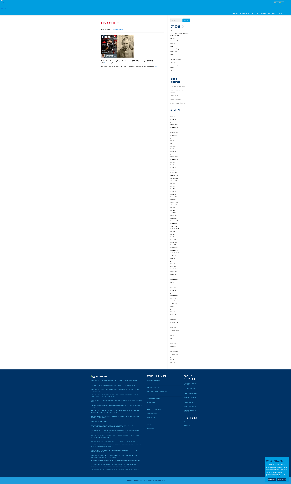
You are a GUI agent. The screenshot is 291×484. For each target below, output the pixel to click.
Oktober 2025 (173, 130)
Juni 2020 (172, 261)
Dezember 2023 (174, 175)
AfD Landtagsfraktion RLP (154, 384)
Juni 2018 (172, 309)
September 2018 (174, 301)
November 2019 (174, 279)
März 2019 (173, 287)
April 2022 (173, 213)
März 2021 (173, 239)
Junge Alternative (152, 402)
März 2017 (173, 343)
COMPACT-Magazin (152, 413)
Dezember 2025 (174, 124)
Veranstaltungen (174, 65)
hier (105, 63)
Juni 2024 (172, 162)
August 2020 (173, 255)
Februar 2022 (173, 215)
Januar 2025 (173, 154)
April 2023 (173, 191)
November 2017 (174, 325)
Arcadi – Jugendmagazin (154, 409)
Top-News (173, 62)
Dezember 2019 (174, 277)
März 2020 (173, 269)
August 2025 (173, 135)
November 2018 (174, 295)
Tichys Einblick (151, 421)
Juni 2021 (172, 234)
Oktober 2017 (173, 327)
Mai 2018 (172, 311)
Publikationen (116, 74)
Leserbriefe (173, 43)
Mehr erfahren (279, 475)
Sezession (149, 424)
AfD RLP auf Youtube (190, 406)
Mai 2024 (172, 164)
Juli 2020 (172, 258)
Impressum (187, 425)
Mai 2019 (172, 282)
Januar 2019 (173, 293)
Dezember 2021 (174, 221)
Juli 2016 (172, 357)
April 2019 (173, 285)
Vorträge (172, 70)
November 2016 (174, 351)
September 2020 (174, 253)
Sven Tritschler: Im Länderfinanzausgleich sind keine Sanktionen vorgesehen (114, 385)
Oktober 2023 (173, 180)
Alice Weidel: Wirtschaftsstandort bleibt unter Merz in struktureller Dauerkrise (115, 441)
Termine (263, 13)
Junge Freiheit (151, 406)
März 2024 (173, 170)
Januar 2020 (173, 274)
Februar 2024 (173, 172)
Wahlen (172, 73)
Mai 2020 (172, 263)
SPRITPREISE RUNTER (175, 99)
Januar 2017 (173, 346)
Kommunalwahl (174, 41)
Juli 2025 (172, 138)
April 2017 (173, 341)
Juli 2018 (172, 306)
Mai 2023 (172, 189)
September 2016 (174, 354)
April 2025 (173, 146)
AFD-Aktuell (101, 376)
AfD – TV (149, 395)
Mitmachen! (272, 13)
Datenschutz (188, 429)
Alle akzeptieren (271, 479)
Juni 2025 (172, 140)
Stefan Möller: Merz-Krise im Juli (100, 421)
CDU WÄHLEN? (174, 96)
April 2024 (173, 167)
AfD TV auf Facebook (190, 402)
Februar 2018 (173, 317)
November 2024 (174, 159)
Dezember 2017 (174, 322)
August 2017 (173, 333)
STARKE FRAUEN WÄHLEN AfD (178, 103)
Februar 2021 (173, 242)
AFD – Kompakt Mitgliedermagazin (157, 391)
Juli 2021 (172, 231)
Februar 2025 (173, 151)
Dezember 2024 (174, 156)
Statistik (172, 54)
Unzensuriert (151, 428)
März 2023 (173, 194)
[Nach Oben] (184, 479)
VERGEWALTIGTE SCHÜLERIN (177, 86)
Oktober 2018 (173, 298)
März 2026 (173, 116)
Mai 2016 (172, 362)
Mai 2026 (172, 114)
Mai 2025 (172, 143)
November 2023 (174, 178)
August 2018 (173, 303)
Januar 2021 (173, 245)
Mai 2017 (172, 338)
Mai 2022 (172, 210)
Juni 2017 (172, 335)
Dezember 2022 (174, 202)
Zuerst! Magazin (151, 417)
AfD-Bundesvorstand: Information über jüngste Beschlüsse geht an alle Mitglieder (115, 460)
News (171, 46)
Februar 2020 (173, 271)
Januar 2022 (173, 218)
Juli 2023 (172, 183)
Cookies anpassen (282, 479)
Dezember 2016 (174, 349)
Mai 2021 (172, 237)
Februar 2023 (173, 196)
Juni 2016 (172, 359)
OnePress (149, 480)
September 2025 (174, 132)
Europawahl (173, 38)
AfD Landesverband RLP (153, 380)
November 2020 (174, 250)
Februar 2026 (173, 119)
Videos (172, 67)
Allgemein (173, 30)
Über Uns (235, 13)
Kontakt (281, 13)
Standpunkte (244, 13)
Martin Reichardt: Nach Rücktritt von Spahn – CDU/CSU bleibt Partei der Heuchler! (115, 469)
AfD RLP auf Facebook (190, 393)
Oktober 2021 (173, 226)
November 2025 (174, 127)
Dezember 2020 (174, 247)
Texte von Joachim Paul (176, 59)
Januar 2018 (173, 319)
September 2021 (174, 229)
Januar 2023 (173, 199)
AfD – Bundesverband (153, 387)
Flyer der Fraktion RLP (153, 398)
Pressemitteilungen (175, 49)
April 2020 (173, 266)
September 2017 (174, 330)
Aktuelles (255, 13)
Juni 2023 (172, 186)
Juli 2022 (172, 207)
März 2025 (173, 148)
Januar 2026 (173, 122)
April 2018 (173, 314)
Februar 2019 (173, 290)
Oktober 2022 (173, 205)
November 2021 (174, 223)
